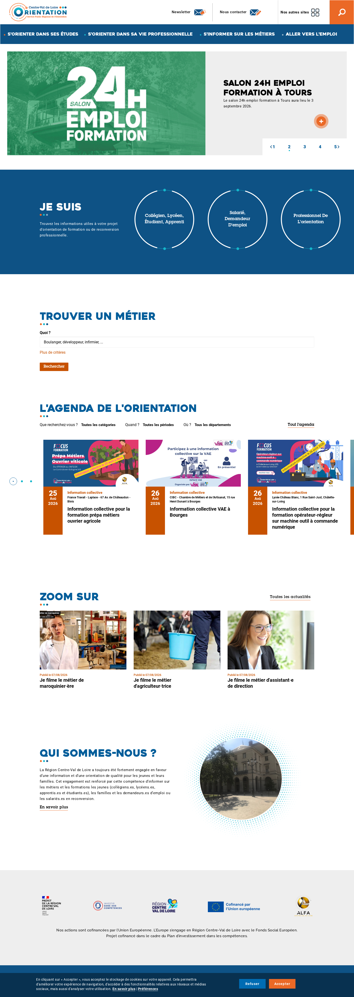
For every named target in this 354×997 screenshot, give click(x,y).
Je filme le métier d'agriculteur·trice (152, 683)
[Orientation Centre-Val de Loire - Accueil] (38, 12)
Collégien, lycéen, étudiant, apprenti (164, 219)
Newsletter (182, 12)
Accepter (282, 984)
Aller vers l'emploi (311, 34)
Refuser (252, 984)
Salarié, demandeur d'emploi (237, 219)
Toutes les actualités (290, 597)
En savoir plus (54, 807)
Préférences (148, 989)
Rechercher (54, 367)
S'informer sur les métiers (239, 34)
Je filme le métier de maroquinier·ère (62, 683)
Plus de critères (53, 352)
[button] (270, 146)
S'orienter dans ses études (43, 34)
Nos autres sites (295, 12)
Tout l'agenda (301, 425)
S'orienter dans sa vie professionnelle (140, 34)
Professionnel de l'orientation (311, 219)
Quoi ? (45, 332)
